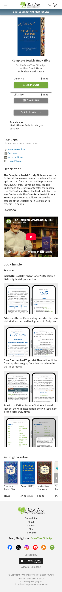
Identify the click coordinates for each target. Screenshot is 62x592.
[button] (49, 5)
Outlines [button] (12, 153)
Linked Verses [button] (15, 161)
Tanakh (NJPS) (27, 486)
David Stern (35, 68)
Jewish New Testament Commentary (43, 489)
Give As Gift (32, 100)
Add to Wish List (33, 112)
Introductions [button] (15, 157)
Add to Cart (32, 85)
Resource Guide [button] (16, 149)
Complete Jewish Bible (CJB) (9, 489)
